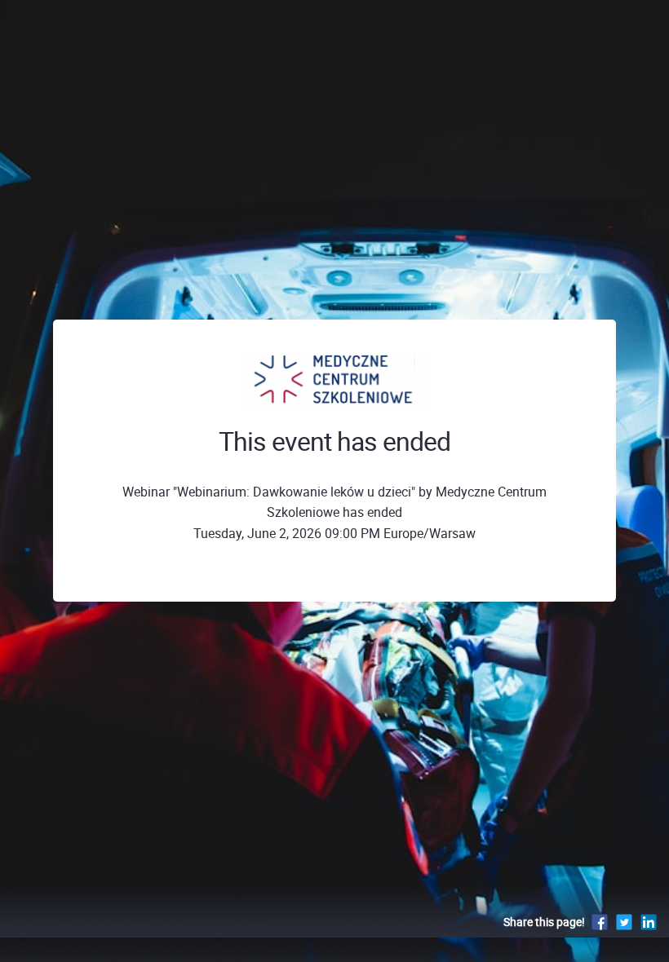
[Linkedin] (648, 921)
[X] (624, 921)
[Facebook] (599, 921)
